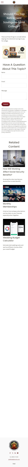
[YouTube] (18, 453)
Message (4, 90)
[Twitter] (13, 453)
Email (3, 81)
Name (3, 72)
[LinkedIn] (15, 453)
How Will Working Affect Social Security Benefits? (13, 171)
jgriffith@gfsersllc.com (14, 459)
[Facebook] (10, 453)
